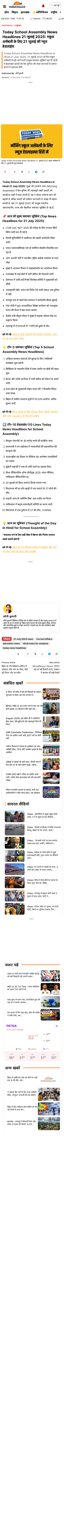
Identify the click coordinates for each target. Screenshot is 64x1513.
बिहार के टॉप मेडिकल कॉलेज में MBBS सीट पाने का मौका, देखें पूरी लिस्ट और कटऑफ (15, 669)
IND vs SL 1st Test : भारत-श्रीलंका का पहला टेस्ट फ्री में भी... (23, 988)
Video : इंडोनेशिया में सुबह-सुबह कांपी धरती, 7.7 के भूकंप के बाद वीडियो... (42, 815)
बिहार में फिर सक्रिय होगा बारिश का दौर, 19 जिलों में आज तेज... (22, 1108)
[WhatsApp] (29, 172)
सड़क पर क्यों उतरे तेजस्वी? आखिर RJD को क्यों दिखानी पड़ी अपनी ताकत (23, 975)
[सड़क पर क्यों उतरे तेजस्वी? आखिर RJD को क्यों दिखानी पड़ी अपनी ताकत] (50, 976)
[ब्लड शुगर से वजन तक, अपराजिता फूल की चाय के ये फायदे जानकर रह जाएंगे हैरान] (50, 1002)
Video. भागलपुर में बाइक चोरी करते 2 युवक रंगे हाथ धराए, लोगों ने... (42, 894)
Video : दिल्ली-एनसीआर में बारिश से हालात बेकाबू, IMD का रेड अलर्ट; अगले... (44, 828)
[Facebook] (14, 172)
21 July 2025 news (23, 639)
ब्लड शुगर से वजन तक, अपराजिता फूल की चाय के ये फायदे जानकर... (23, 1001)
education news (11, 643)
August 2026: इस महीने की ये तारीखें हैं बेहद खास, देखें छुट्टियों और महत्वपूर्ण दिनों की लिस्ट (23, 721)
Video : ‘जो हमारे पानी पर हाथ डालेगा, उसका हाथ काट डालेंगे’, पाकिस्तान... (42, 841)
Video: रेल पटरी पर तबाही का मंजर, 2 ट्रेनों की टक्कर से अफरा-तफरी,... (42, 868)
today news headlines (14, 648)
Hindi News (7, 25)
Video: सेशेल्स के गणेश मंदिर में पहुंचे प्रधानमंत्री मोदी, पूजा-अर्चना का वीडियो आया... (42, 855)
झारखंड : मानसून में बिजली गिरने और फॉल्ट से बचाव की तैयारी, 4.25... (21, 1122)
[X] (22, 172)
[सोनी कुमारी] (8, 608)
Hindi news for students (35, 643)
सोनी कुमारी (19, 73)
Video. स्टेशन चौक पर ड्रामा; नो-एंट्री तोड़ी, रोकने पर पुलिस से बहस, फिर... (42, 908)
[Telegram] (36, 172)
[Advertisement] (30, 103)
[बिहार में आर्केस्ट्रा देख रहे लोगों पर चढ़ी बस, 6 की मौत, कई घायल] (49, 1079)
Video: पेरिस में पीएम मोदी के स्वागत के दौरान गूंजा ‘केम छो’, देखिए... (42, 881)
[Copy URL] (43, 172)
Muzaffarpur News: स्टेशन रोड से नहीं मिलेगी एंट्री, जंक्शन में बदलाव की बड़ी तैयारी (46, 669)
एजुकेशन (18, 25)
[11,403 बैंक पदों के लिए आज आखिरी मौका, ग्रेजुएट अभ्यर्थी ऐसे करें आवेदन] (49, 1094)
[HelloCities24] (17, 4)
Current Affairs (44, 639)
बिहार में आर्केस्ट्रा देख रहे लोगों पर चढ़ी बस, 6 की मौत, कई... (22, 1078)
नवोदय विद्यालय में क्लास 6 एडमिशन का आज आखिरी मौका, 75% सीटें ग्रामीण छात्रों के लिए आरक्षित (24, 749)
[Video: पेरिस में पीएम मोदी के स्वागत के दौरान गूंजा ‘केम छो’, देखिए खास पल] (15, 882)
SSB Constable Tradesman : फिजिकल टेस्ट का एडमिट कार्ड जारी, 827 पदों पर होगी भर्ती (24, 735)
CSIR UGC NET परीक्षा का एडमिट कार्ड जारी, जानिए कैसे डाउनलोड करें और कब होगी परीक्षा (23, 777)
